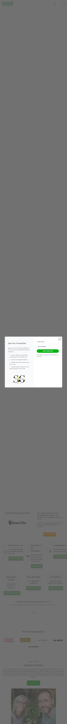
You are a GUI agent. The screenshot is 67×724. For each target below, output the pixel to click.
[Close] (59, 339)
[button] (19, 379)
